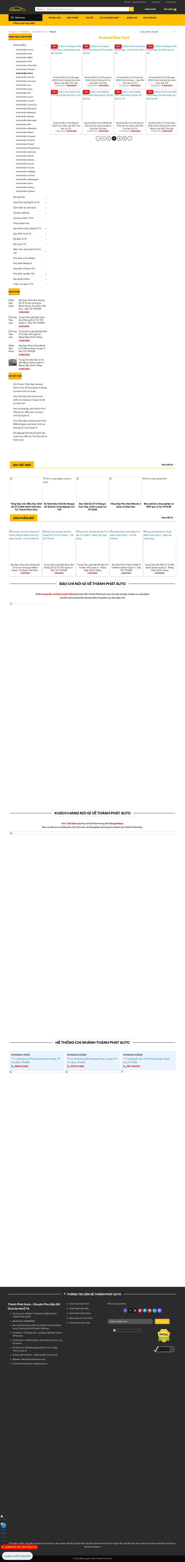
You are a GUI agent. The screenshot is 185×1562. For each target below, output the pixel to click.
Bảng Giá (132, 17)
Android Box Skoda (25, 155)
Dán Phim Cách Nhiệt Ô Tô (27, 228)
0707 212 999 (77, 1066)
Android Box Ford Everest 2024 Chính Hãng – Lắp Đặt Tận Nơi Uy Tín (130, 80)
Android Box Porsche (25, 140)
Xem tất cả (167, 464)
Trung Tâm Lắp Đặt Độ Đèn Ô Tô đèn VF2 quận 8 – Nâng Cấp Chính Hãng (92, 567)
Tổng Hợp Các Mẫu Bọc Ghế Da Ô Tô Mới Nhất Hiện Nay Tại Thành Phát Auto (26, 506)
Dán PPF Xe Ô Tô (22, 233)
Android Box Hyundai (25, 81)
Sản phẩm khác (21, 278)
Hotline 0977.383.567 (17, 1556)
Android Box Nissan (25, 132)
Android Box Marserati (26, 108)
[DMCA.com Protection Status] (164, 1336)
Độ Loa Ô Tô (19, 244)
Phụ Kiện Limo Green (24, 258)
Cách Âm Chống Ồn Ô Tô (26, 202)
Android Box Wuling (25, 187)
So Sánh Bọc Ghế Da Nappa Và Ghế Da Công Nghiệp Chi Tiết (59, 506)
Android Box (25, 31)
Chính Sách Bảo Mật (78, 1308)
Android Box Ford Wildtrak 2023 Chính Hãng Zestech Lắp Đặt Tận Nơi (98, 125)
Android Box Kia (23, 92)
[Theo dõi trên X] (130, 1310)
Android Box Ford (39, 31)
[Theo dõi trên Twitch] (159, 1310)
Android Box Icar (23, 85)
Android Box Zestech (25, 191)
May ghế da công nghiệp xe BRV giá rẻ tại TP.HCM (159, 505)
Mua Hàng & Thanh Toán (81, 1318)
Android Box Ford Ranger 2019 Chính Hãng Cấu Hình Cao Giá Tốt (162, 80)
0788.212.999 (40, 1354)
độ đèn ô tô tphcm (167, 1543)
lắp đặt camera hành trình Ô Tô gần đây (104, 1543)
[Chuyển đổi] (46, 45)
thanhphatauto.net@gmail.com (33, 1363)
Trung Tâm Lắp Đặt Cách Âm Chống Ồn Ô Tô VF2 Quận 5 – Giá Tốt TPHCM (59, 567)
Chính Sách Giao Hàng (80, 1313)
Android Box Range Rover (28, 148)
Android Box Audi (24, 53)
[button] (150, 9)
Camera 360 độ (21, 212)
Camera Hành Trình (23, 218)
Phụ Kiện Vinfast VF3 (24, 268)
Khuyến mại (149, 17)
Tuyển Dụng (171, 2)
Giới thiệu (156, 2)
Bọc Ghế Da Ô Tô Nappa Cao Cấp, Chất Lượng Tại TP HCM (92, 506)
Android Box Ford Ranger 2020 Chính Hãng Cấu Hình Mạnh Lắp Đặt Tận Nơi (66, 80)
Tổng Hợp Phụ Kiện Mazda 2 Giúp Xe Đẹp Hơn (125, 505)
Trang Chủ (54, 17)
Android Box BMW (24, 57)
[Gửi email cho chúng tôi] (135, 1310)
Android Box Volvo (24, 183)
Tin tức (90, 17)
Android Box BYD (24, 61)
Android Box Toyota (25, 167)
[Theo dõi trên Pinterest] (140, 1310)
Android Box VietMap (25, 171)
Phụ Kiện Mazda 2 (22, 263)
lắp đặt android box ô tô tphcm (40, 1543)
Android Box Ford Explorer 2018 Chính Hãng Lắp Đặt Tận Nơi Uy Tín (130, 125)
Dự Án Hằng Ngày (109, 17)
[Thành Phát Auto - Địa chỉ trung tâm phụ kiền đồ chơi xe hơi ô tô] (20, 9)
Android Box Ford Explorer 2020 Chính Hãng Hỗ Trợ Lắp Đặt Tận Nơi (98, 80)
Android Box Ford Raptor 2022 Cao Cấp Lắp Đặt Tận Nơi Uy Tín (66, 125)
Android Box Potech (25, 144)
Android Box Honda (25, 77)
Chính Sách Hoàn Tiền (79, 1322)
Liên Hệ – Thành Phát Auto (135, 2)
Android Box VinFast (25, 175)
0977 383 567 (133, 1066)
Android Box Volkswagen (27, 179)
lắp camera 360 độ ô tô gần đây (70, 1543)
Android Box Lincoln (25, 100)
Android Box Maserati (26, 112)
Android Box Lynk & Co (26, 104)
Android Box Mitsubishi (26, 128)
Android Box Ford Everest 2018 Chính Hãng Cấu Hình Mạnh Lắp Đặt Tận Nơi (162, 125)
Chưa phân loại (21, 223)
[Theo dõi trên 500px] (154, 1310)
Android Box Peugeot (25, 136)
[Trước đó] (98, 138)
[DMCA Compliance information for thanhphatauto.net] (164, 1349)
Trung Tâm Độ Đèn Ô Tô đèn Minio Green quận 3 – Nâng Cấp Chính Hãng (159, 567)
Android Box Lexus (24, 96)
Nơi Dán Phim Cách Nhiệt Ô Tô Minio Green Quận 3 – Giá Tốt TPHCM (126, 567)
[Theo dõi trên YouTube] (149, 1310)
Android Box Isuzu (24, 88)
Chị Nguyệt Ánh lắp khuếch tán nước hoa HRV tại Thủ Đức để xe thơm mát (30, 436)
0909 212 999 (21, 1066)
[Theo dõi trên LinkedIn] (145, 1310)
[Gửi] (131, 9)
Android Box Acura (24, 49)
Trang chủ (13, 31)
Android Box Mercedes (26, 120)
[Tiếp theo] (130, 138)
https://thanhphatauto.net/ (33, 1359)
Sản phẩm (72, 17)
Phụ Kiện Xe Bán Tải (23, 273)
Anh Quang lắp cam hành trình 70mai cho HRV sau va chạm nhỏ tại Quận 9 (29, 412)
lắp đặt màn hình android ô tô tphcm (141, 1543)
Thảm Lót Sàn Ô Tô (23, 284)
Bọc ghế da (19, 197)
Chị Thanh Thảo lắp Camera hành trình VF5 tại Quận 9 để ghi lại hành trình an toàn (30, 388)
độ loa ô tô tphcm (93, 1546)
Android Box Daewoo (25, 69)
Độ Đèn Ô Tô (20, 238)
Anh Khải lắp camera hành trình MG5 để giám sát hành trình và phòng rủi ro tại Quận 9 (29, 424)
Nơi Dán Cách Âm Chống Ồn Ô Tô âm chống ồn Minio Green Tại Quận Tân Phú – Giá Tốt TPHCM (25, 567)
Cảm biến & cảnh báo (24, 207)
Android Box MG (23, 124)
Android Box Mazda (25, 116)
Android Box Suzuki (25, 163)
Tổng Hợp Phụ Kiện (24, 23)
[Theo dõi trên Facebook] (125, 1310)
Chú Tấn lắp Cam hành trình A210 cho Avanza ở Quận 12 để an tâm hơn (29, 400)
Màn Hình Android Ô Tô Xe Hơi (27, 251)
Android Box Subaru (25, 159)
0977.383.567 (26, 1354)
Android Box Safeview (26, 151)
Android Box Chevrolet (26, 65)
